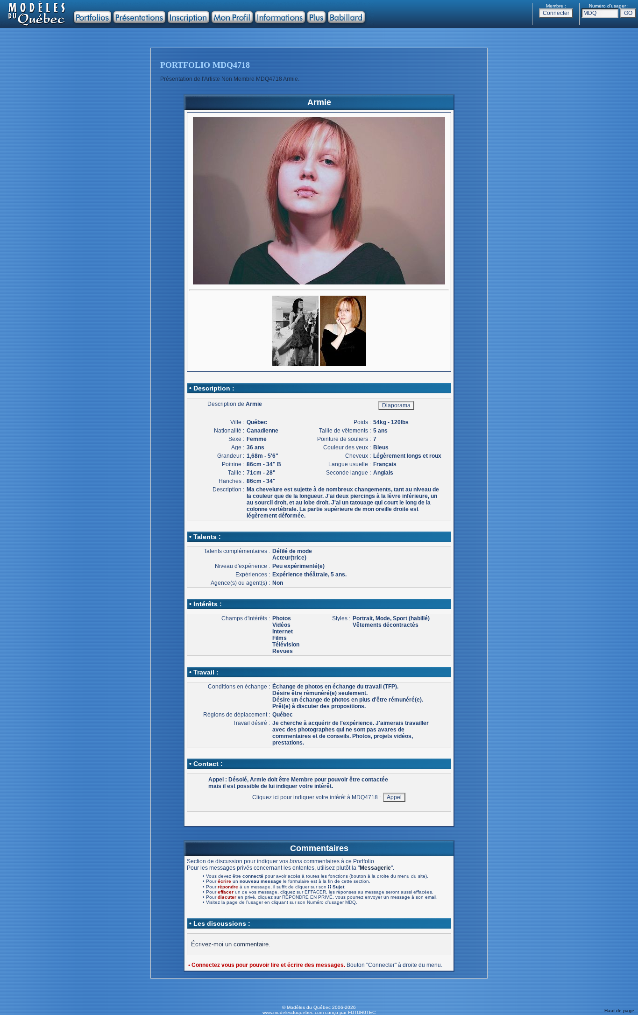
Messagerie (375, 868)
